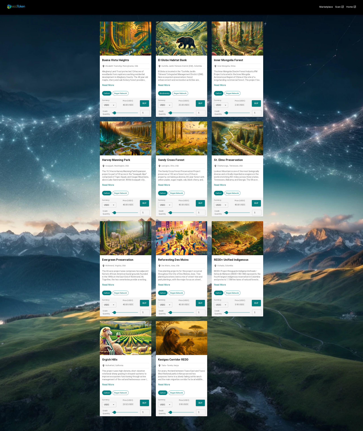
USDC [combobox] (106, 105)
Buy (144, 103)
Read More (108, 85)
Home (349, 6)
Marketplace (326, 6)
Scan (338, 6)
